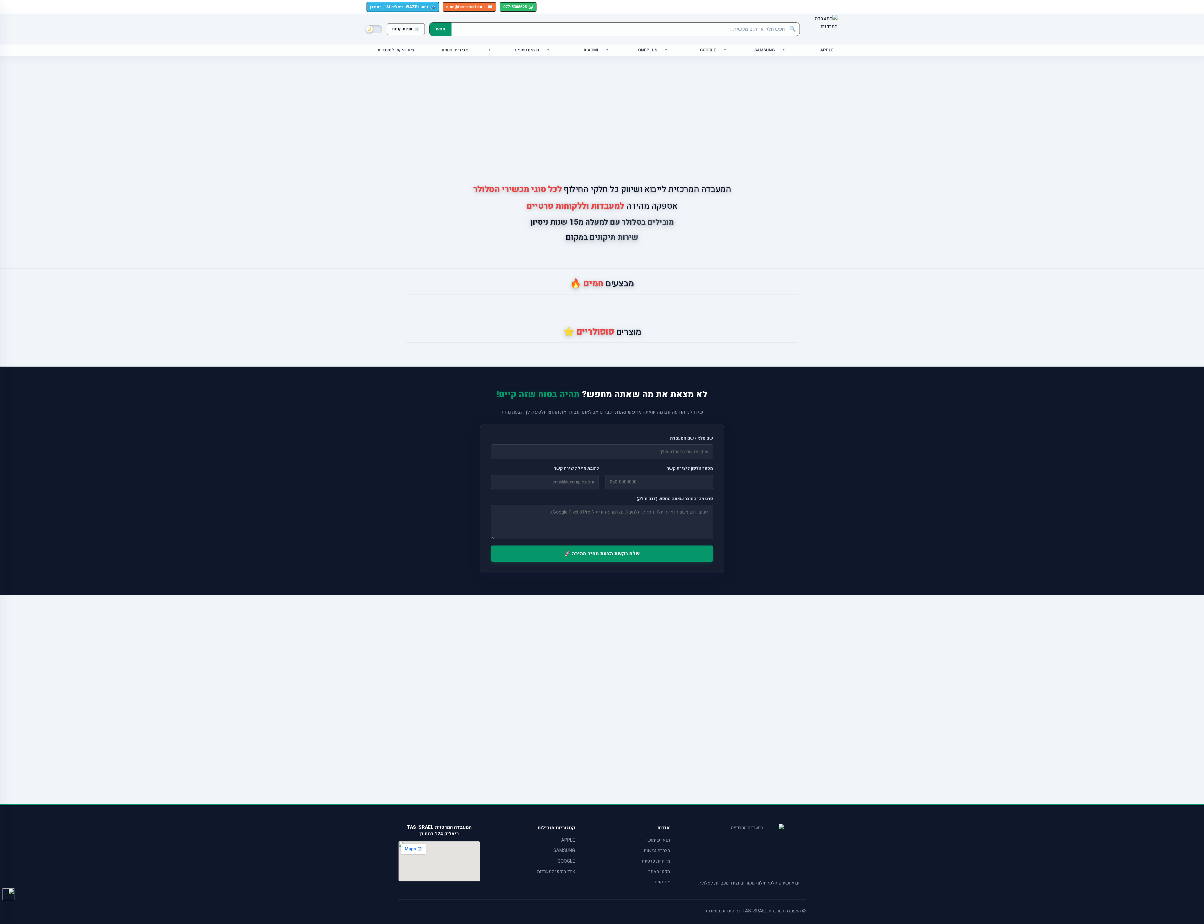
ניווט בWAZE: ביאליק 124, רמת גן (403, 6)
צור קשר (662, 882)
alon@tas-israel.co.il (469, 7)
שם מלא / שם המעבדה (691, 438)
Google (708, 50)
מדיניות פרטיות (656, 861)
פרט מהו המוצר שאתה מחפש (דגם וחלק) (674, 499)
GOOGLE (566, 861)
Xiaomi (591, 50)
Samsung (764, 50)
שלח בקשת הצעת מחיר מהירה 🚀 (602, 553)
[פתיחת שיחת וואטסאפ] (8, 894)
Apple (827, 50)
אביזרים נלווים (455, 50)
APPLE (568, 840)
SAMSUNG (564, 850)
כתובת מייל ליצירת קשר (576, 468)
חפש (440, 29)
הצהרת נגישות (657, 850)
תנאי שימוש (658, 840)
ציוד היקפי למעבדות (396, 50)
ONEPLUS (647, 50)
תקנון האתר (659, 871)
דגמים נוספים (527, 50)
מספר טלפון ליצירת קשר (690, 468)
